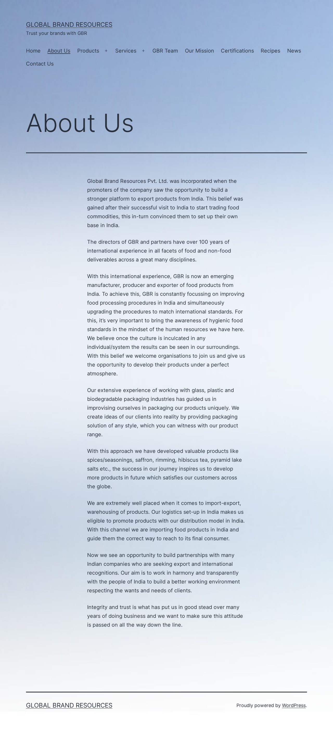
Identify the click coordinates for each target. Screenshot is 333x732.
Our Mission (199, 51)
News (294, 51)
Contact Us (40, 64)
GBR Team (165, 51)
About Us (58, 51)
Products (88, 51)
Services (125, 51)
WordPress (294, 705)
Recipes (270, 51)
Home (33, 51)
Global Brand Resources (69, 24)
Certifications (237, 51)
